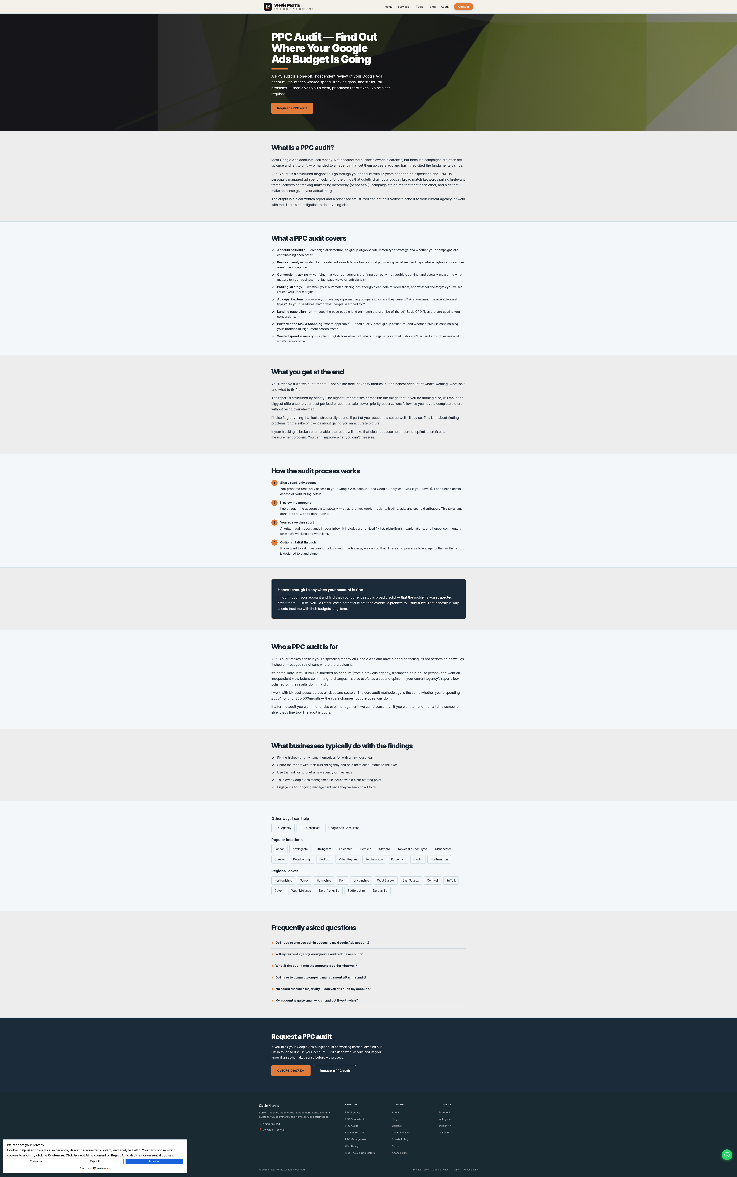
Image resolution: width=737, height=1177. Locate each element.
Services (403, 6)
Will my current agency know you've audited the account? (319, 954)
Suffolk (451, 880)
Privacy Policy (400, 1132)
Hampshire (324, 880)
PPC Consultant (310, 828)
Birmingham (323, 849)
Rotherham (398, 859)
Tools (419, 6)
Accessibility (399, 1152)
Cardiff (417, 859)
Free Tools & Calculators (360, 1152)
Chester (279, 859)
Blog (433, 6)
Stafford (384, 849)
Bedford (324, 859)
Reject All (95, 1161)
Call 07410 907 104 (291, 1071)
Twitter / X (445, 1125)
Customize (36, 1161)
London (279, 849)
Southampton (374, 859)
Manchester (443, 849)
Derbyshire (380, 890)
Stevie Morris (269, 1105)
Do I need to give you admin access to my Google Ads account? (322, 943)
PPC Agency (283, 828)
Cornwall (432, 880)
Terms (395, 1146)
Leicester (345, 849)
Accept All (154, 1161)
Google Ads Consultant (343, 828)
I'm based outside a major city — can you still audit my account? (323, 989)
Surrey (304, 880)
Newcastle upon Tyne (412, 849)
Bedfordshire (356, 890)
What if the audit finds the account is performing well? (316, 966)
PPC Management (356, 1139)
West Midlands (301, 890)
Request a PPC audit (292, 108)
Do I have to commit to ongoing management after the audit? (321, 977)
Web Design (352, 1146)
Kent (342, 880)
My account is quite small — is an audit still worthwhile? (316, 1000)
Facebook (445, 1112)
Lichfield (365, 849)
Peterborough (302, 859)
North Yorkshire (329, 890)
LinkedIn (444, 1132)
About (445, 6)
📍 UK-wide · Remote (271, 1129)
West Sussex (386, 880)
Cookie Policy (400, 1139)
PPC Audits (351, 1125)
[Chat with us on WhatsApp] (727, 1154)
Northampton (439, 859)
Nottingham (300, 849)
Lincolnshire (361, 880)
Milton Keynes (347, 859)
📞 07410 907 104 (269, 1124)
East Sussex (411, 880)
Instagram (445, 1119)
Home (388, 6)
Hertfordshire (283, 880)
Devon (278, 890)
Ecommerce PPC (355, 1132)
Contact (463, 6)
